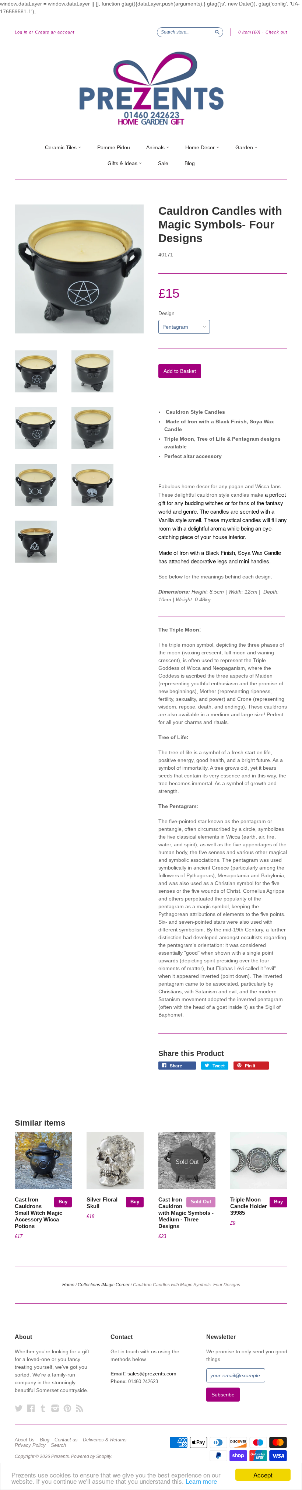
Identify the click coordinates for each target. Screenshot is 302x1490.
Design (166, 313)
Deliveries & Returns (105, 1439)
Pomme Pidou (113, 147)
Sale (163, 163)
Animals (156, 147)
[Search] (217, 32)
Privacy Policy (30, 1445)
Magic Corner (116, 1284)
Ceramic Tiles (61, 147)
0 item (249, 32)
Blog (190, 163)
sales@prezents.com (151, 1374)
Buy (63, 1201)
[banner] (151, 88)
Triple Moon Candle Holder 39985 (248, 1206)
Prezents (60, 1456)
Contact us (66, 1439)
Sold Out (201, 1201)
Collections (89, 1284)
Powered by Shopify (91, 1456)
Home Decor (200, 147)
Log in (21, 32)
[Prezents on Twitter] (19, 1408)
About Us (25, 1439)
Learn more (201, 1481)
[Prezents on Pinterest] (67, 1408)
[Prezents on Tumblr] (43, 1408)
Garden (244, 147)
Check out (276, 32)
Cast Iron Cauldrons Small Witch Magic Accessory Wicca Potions (38, 1213)
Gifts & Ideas (123, 163)
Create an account (54, 32)
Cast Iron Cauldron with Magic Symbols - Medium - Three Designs (186, 1213)
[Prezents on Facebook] (31, 1408)
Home (68, 1284)
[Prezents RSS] (80, 1408)
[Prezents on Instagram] (55, 1408)
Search (58, 1445)
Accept (263, 1474)
